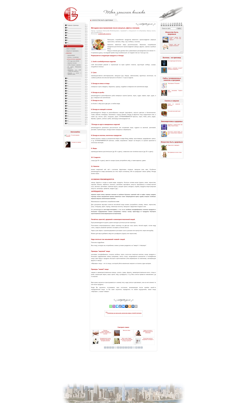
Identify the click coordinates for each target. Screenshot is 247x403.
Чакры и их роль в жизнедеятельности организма (148, 331)
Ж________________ (73, 43)
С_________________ (73, 98)
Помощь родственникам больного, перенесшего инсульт (105, 332)
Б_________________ (73, 30)
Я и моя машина (75, 135)
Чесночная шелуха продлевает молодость (148, 339)
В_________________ (73, 33)
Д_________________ (73, 38)
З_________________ (73, 46)
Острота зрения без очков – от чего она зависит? (175, 38)
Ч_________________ (73, 113)
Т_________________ (73, 101)
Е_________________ (73, 40)
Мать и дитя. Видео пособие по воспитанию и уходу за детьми (126, 339)
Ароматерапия (71, 55)
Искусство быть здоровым (74, 59)
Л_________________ (73, 83)
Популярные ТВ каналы (173, 83)
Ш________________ (73, 116)
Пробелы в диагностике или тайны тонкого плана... (175, 125)
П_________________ (73, 93)
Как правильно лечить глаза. (175, 152)
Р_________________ (73, 96)
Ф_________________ (73, 106)
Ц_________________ (73, 111)
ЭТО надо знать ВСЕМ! (73, 61)
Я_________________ (73, 123)
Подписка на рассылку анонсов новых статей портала (124, 313)
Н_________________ (73, 88)
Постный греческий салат (174, 111)
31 (136, 347)
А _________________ (73, 28)
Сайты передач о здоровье (74, 64)
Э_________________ (73, 118)
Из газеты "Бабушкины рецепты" (74, 67)
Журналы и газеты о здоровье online (74, 73)
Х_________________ (73, 108)
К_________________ (73, 81)
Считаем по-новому (76, 142)
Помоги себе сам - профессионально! (175, 45)
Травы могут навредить (173, 145)
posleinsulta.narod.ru (104, 34)
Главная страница (72, 25)
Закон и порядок (70, 49)
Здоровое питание (72, 63)
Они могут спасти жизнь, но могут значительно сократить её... (175, 133)
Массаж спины (126, 330)
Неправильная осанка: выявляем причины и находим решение (105, 339)
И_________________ (73, 78)
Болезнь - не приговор (73, 57)
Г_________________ (73, 35)
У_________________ (73, 103)
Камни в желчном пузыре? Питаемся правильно (175, 68)
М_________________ (73, 86)
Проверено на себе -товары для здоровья (74, 70)
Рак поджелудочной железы (174, 60)
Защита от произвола (72, 51)
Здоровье (69, 53)
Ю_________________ (73, 121)
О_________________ (73, 91)
